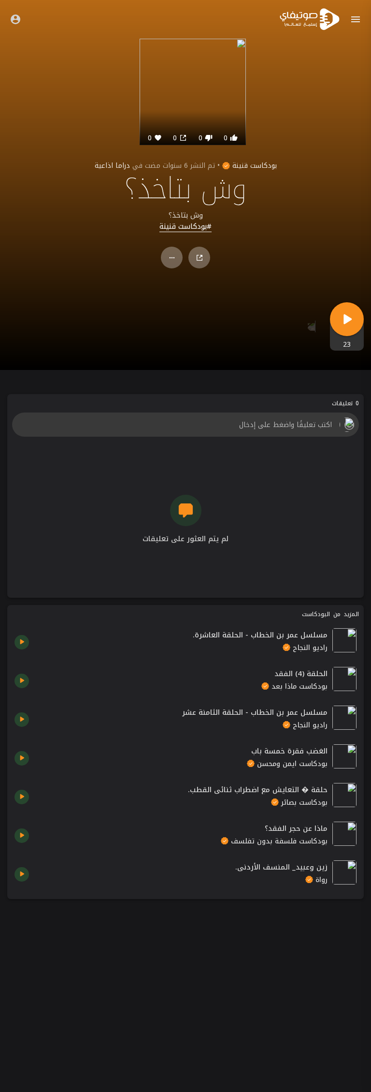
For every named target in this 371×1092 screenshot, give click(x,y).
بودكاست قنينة (253, 165)
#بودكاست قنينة (185, 227)
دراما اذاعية (112, 165)
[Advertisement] (185, 974)
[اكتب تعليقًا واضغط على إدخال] (185, 425)
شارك (199, 257)
